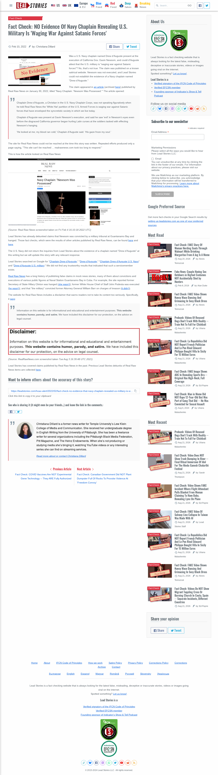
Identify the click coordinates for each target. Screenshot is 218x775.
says (12, 299)
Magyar (100, 673)
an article (99, 87)
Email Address (160, 132)
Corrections (181, 662)
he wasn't (14, 288)
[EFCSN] (109, 748)
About (47, 662)
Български (55, 673)
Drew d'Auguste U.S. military (29, 265)
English (71, 673)
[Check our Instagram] (172, 108)
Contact (116, 667)
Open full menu (11, 5)
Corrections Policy (158, 662)
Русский (129, 673)
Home (34, 662)
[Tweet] (207, 5)
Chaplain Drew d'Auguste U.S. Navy (119, 261)
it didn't (125, 288)
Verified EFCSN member (167, 87)
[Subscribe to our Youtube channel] (191, 108)
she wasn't (64, 284)
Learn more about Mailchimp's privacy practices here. (175, 184)
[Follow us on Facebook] (166, 108)
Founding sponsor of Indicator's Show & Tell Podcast (109, 714)
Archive (102, 667)
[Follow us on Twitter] (185, 108)
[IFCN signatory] (109, 729)
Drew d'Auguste (88, 261)
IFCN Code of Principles (69, 662)
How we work (95, 662)
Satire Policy (115, 662)
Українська (163, 673)
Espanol (85, 673)
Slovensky (145, 673)
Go (189, 5)
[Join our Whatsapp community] (178, 108)
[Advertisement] (74, 514)
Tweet (133, 46)
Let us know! (180, 73)
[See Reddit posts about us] (197, 108)
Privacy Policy (135, 662)
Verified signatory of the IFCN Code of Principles (180, 83)
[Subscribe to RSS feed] (204, 108)
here (117, 87)
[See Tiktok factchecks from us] (153, 108)
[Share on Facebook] (11, 411)
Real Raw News (16, 276)
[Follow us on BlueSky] (159, 108)
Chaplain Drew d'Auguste (63, 261)
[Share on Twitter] (18, 411)
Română (114, 673)
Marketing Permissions (163, 147)
